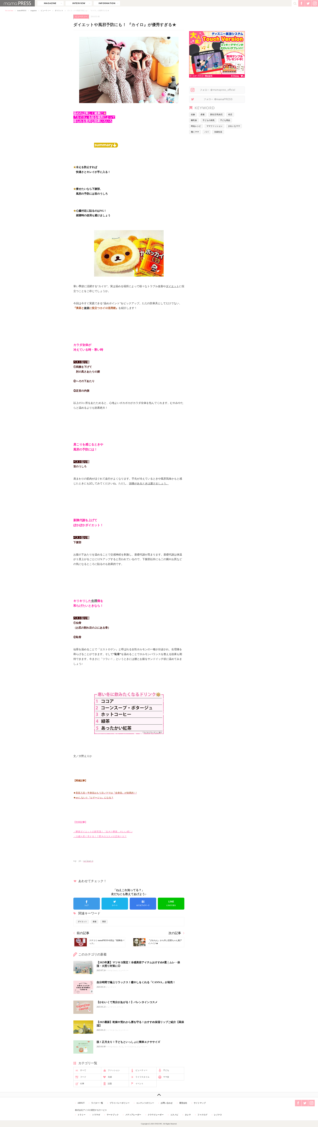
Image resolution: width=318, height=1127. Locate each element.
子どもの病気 (208, 120)
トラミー (81, 1115)
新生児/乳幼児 (216, 114)
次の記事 (174, 933)
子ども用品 (225, 120)
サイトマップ (200, 1103)
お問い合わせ (167, 1103)
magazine (50, 3)
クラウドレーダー (156, 1115)
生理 (94, 601)
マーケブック (113, 1115)
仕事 (82, 1083)
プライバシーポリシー (120, 1103)
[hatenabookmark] (143, 904)
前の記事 (83, 933)
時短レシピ (196, 126)
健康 (86, 308)
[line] (171, 904)
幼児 (230, 114)
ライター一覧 (97, 1103)
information (107, 3)
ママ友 (166, 1077)
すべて (83, 1070)
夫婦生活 (218, 132)
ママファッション (214, 126)
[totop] (159, 1094)
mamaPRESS (21, 10)
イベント (139, 1083)
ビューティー (46, 10)
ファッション (114, 1070)
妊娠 (193, 114)
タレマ (188, 1115)
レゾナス (218, 1115)
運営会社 (183, 1103)
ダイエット (59, 10)
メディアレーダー (133, 1115)
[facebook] (86, 904)
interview (78, 3)
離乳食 (194, 120)
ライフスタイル (142, 1077)
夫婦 (110, 1077)
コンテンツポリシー (145, 1103)
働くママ (195, 132)
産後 (94, 922)
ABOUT (81, 1103)
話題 (110, 1083)
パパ (207, 132)
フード (83, 1077)
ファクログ (202, 1115)
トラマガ (96, 1115)
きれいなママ (234, 126)
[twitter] (115, 904)
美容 (104, 922)
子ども (166, 1070)
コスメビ (174, 1115)
